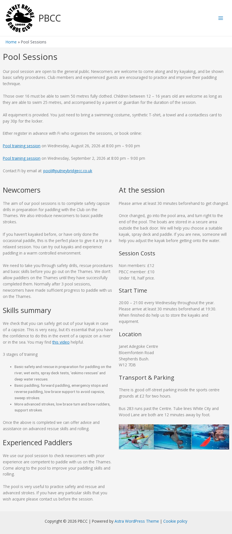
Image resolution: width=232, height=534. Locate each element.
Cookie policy (175, 521)
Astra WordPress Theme (137, 521)
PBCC (49, 18)
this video (61, 342)
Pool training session (21, 145)
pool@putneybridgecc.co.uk (67, 170)
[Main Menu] (221, 18)
